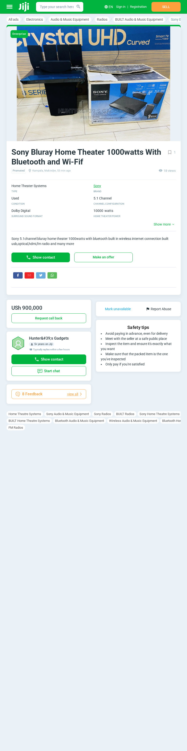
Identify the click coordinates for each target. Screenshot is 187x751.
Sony (97, 186)
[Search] (78, 7)
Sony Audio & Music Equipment (67, 414)
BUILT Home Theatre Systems (29, 421)
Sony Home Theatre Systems (160, 414)
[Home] (24, 7)
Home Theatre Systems (25, 414)
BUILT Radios (125, 414)
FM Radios (16, 427)
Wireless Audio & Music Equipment (133, 421)
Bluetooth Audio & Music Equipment (79, 421)
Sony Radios (102, 414)
